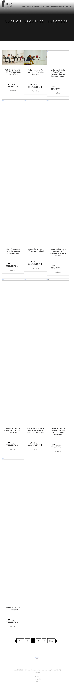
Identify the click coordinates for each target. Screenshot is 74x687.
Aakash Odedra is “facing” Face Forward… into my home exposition (58, 73)
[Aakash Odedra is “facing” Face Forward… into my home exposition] (58, 58)
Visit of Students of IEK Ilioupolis (13, 608)
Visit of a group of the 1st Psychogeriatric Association (13, 72)
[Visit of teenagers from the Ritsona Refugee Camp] (13, 172)
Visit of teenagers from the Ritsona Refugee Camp (13, 251)
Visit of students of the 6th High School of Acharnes (13, 430)
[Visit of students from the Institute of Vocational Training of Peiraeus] (58, 172)
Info (67, 6)
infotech (13, 84)
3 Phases (36, 6)
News (42, 6)
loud (37, 681)
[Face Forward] (7, 4)
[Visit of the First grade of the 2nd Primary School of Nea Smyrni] (35, 351)
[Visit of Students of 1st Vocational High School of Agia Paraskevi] (58, 351)
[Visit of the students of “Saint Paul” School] (35, 172)
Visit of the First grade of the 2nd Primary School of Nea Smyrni (35, 430)
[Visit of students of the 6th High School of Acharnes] (13, 351)
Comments (12, 87)
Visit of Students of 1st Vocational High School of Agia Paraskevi (57, 431)
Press (47, 6)
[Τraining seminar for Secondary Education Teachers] (35, 58)
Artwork (30, 6)
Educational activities (57, 6)
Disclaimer (37, 672)
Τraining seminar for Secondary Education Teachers (35, 72)
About (23, 6)
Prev (20, 641)
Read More (13, 91)
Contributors (37, 676)
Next (51, 641)
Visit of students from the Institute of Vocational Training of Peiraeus (57, 252)
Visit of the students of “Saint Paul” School (35, 250)
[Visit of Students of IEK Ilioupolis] (13, 530)
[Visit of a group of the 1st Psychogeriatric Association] (13, 57)
